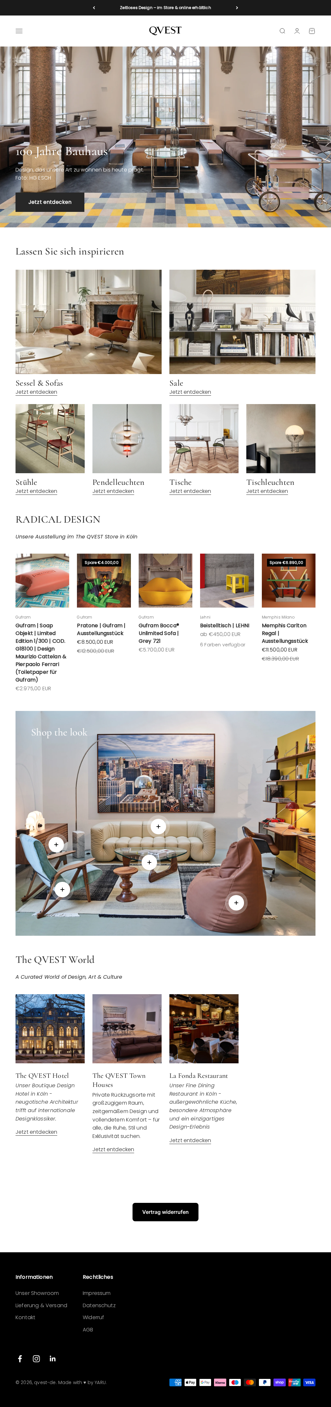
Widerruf (93, 1317)
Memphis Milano (278, 617)
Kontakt (25, 1317)
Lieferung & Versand (41, 1305)
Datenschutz (99, 1305)
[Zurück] (94, 8)
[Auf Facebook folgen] (20, 1358)
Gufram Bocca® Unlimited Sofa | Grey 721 (159, 633)
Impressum (97, 1293)
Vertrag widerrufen (165, 1212)
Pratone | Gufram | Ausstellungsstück (101, 629)
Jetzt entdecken (49, 202)
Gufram (23, 617)
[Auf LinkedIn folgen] (52, 1358)
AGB (88, 1329)
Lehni (205, 617)
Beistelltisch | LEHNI (224, 625)
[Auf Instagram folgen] (36, 1358)
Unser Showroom (37, 1293)
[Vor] (237, 8)
